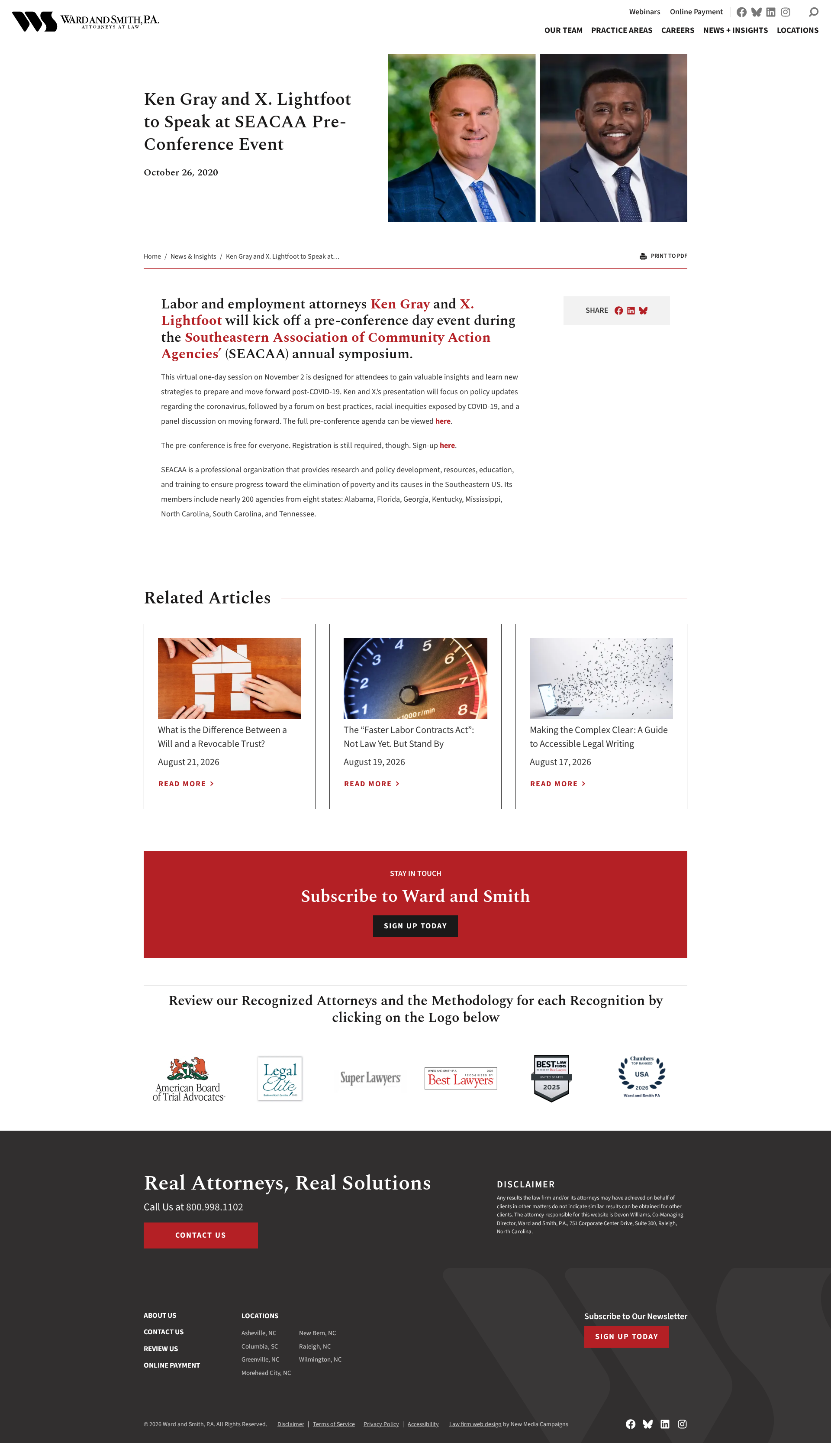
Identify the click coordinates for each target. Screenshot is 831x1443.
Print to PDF (669, 256)
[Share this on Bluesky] (643, 310)
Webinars (644, 11)
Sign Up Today (415, 926)
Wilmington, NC (320, 1359)
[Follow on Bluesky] (756, 12)
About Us (160, 1315)
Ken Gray (400, 304)
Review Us (161, 1349)
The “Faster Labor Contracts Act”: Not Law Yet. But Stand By (409, 737)
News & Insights (193, 256)
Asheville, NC (259, 1333)
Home (152, 256)
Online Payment (696, 11)
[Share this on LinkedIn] (631, 310)
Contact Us (200, 1235)
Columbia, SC (260, 1346)
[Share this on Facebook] (619, 310)
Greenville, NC (261, 1359)
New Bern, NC (317, 1333)
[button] (813, 12)
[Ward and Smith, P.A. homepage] (85, 21)
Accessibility (423, 1424)
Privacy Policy (381, 1424)
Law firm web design (475, 1424)
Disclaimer (290, 1424)
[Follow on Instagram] (785, 12)
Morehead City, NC (266, 1373)
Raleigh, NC (315, 1346)
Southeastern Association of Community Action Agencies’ (326, 346)
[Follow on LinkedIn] (771, 12)
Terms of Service (334, 1424)
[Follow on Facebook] (742, 12)
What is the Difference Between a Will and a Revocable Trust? (222, 737)
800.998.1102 (214, 1207)
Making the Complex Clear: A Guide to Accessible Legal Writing (599, 737)
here (443, 421)
